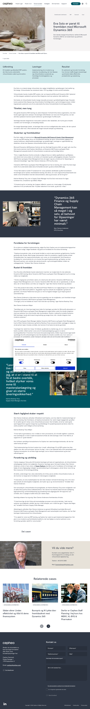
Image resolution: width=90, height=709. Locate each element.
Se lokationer (9, 670)
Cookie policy (76, 705)
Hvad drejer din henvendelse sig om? (54, 658)
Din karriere (55, 4)
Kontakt (75, 3)
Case (83, 14)
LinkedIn (5, 704)
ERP (70, 14)
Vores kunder (38, 4)
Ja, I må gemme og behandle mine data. (57, 689)
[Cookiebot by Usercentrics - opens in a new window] (69, 340)
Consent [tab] (24, 344)
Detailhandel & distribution (60, 14)
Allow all (65, 368)
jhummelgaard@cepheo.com (64, 565)
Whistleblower (67, 705)
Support (64, 4)
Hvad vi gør (19, 4)
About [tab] (66, 344)
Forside (5, 53)
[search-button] (86, 4)
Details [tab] (45, 344)
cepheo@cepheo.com (14, 665)
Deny (25, 368)
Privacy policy (84, 705)
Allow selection (45, 368)
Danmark (77, 14)
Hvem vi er (28, 4)
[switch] (36, 362)
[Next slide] (48, 626)
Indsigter (47, 4)
